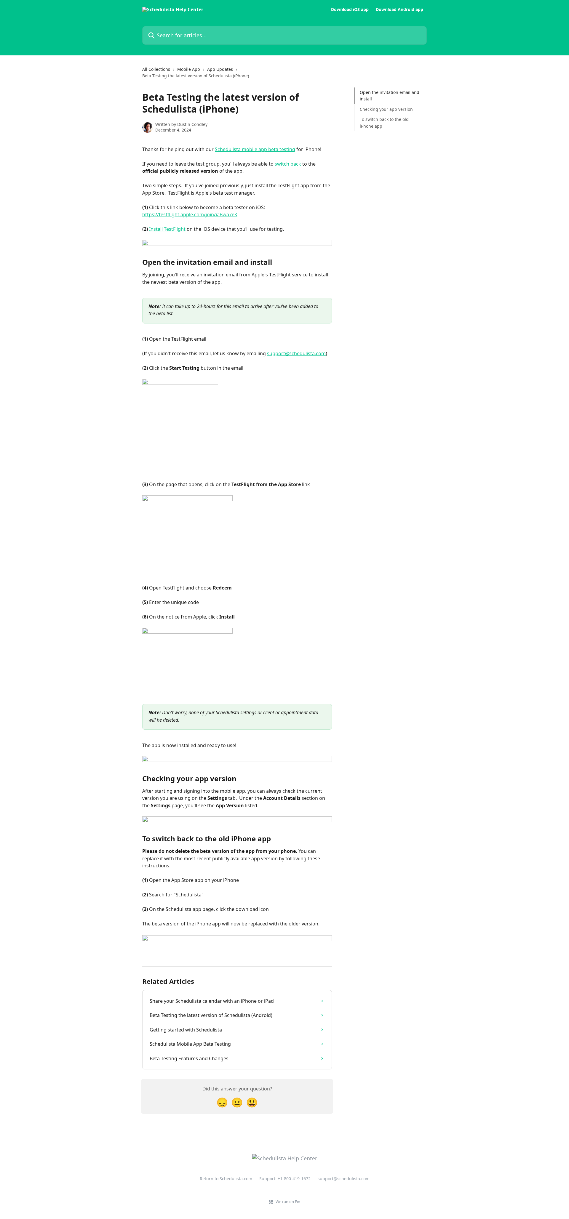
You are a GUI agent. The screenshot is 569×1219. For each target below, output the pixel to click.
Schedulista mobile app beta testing (255, 149)
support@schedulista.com (296, 353)
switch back (288, 164)
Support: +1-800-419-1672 (285, 1178)
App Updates (220, 69)
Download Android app (399, 9)
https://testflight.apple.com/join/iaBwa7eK (189, 214)
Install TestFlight (167, 229)
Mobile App (188, 69)
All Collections (156, 69)
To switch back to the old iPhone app (384, 122)
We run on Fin (288, 1201)
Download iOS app (350, 9)
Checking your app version (386, 109)
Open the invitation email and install (389, 95)
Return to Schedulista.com (226, 1178)
